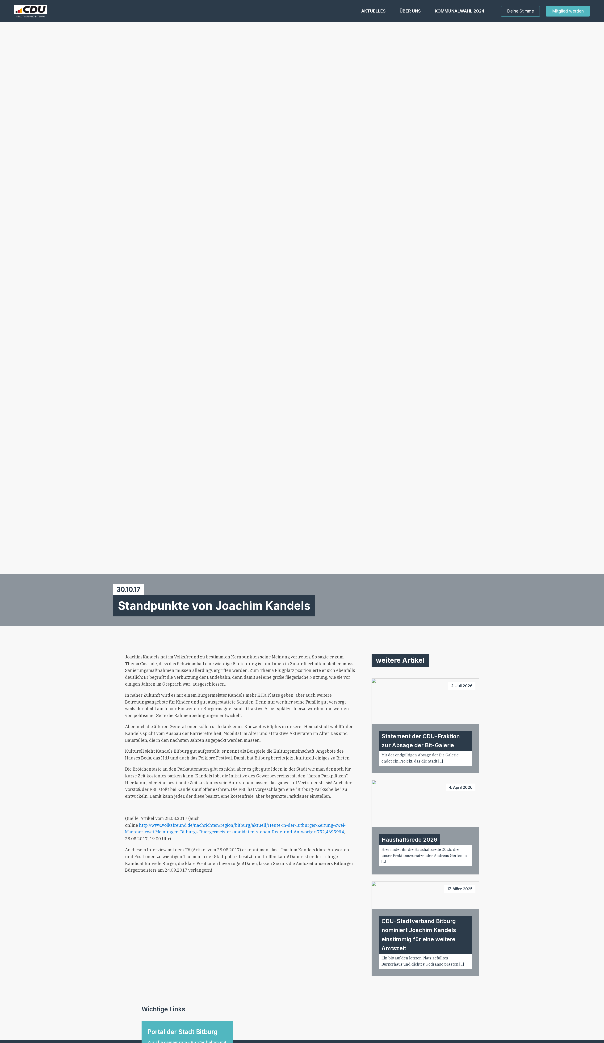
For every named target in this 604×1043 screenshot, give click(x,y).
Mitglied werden (568, 10)
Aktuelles (373, 10)
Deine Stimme (520, 10)
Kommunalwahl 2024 (459, 10)
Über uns (410, 10)
